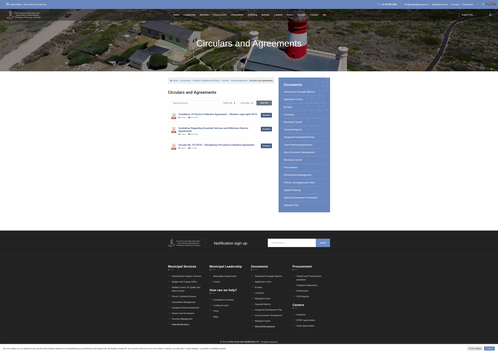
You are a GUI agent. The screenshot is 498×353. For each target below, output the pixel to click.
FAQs (216, 311)
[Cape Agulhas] (23, 15)
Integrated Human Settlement (185, 308)
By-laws (455, 4)
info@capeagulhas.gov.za (416, 4)
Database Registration (306, 285)
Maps (215, 317)
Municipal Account (440, 4)
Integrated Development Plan (299, 137)
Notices (265, 15)
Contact (314, 15)
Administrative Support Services (186, 276)
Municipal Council (293, 122)
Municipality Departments (225, 276)
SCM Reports (302, 296)
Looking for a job (220, 305)
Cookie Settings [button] (475, 348)
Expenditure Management (183, 302)
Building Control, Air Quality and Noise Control (186, 289)
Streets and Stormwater (183, 313)
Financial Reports (293, 129)
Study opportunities (305, 326)
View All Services (180, 324)
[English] (324, 15)
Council (216, 282)
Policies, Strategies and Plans (299, 182)
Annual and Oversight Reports (299, 92)
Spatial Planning (292, 190)
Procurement (220, 15)
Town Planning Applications (298, 145)
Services (204, 15)
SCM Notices (302, 291)
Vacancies (301, 315)
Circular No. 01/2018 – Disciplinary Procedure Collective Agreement (216, 145)
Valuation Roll (291, 205)
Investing (252, 15)
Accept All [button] (489, 348)
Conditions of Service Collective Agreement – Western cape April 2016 (217, 114)
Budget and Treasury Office (184, 282)
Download (266, 115)
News (290, 15)
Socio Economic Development (299, 152)
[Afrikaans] (487, 4)
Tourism (301, 15)
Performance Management (298, 175)
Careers (278, 15)
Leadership (189, 15)
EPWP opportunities (305, 320)
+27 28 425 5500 (389, 4)
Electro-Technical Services (184, 296)
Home (176, 15)
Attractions (468, 4)
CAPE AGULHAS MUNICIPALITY (243, 342)
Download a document (223, 300)
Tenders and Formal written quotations (308, 278)
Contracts (289, 114)
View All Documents (265, 326)
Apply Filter (264, 103)
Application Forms (293, 99)
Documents (237, 15)
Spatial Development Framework (301, 197)
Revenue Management (182, 319)
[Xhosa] (494, 4)
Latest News (16, 4)
